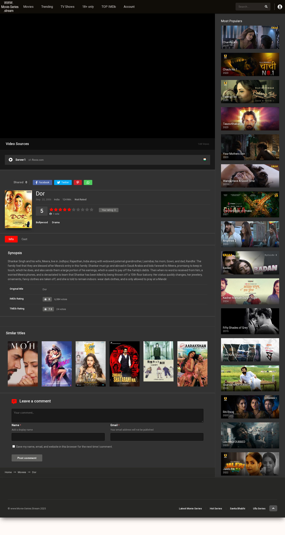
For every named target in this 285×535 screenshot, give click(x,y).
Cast (24, 239)
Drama (56, 222)
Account (129, 7)
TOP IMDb (109, 7)
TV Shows (67, 7)
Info (11, 239)
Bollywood (42, 222)
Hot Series (216, 508)
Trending (47, 7)
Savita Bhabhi (237, 508)
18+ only (88, 7)
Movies (28, 7)
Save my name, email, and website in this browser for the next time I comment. (64, 446)
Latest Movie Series (190, 508)
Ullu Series (259, 508)
